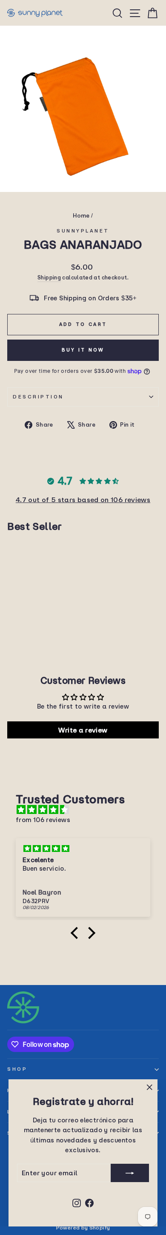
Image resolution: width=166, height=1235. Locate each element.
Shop (17, 1069)
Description (38, 396)
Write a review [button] (82, 730)
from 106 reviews (43, 819)
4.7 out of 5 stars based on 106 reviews (83, 499)
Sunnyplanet (83, 230)
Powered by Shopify (83, 1227)
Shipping (49, 277)
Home (81, 215)
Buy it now (83, 349)
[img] (87, 810)
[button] (77, 933)
